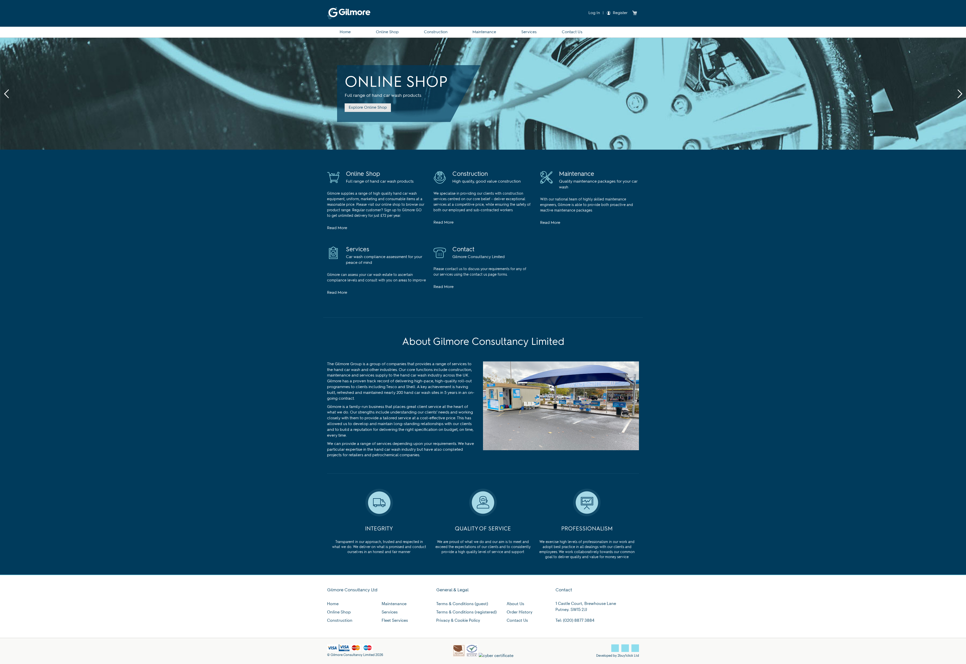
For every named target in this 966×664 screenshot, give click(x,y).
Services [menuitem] (529, 32)
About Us (515, 603)
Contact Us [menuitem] (572, 32)
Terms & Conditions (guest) (462, 603)
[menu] (483, 32)
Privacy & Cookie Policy (458, 620)
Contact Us (517, 620)
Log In (593, 13)
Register (620, 13)
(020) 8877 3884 (578, 620)
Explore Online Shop (368, 108)
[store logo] (349, 13)
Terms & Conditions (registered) (466, 611)
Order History (519, 611)
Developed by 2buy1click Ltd (617, 655)
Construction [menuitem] (436, 32)
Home (333, 603)
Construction (339, 620)
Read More (337, 228)
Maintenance (394, 603)
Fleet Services (395, 620)
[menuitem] (345, 32)
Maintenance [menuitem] (484, 32)
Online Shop (339, 611)
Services (390, 611)
